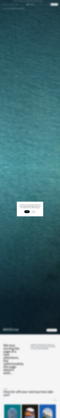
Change (33, 211)
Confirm (27, 211)
